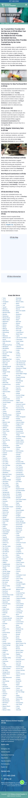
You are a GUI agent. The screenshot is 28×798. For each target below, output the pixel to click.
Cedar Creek (19, 594)
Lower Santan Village (19, 342)
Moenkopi (18, 298)
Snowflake (5, 505)
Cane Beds (19, 612)
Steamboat (5, 481)
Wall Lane (5, 362)
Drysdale (18, 508)
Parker (4, 656)
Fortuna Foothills (20, 463)
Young (4, 303)
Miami (17, 303)
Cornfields (19, 546)
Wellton (5, 357)
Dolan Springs (20, 521)
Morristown (5, 702)
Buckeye (18, 632)
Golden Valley (20, 440)
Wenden (5, 354)
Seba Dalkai (6, 531)
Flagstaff (18, 479)
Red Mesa (5, 593)
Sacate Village (6, 571)
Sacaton (5, 569)
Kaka (17, 573)
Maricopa (18, 321)
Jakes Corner (19, 402)
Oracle (4, 675)
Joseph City (19, 397)
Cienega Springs (20, 566)
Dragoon (18, 514)
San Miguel (6, 549)
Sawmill (5, 537)
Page (4, 663)
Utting (4, 395)
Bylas (17, 625)
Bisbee (18, 647)
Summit (5, 469)
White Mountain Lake (7, 342)
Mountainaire (6, 701)
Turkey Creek (6, 398)
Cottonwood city (20, 537)
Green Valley (19, 429)
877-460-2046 (9, 775)
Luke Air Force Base (21, 337)
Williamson (5, 321)
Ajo (17, 693)
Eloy (17, 483)
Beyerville (18, 681)
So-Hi (4, 503)
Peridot (4, 639)
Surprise (5, 452)
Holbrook (18, 413)
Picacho (5, 634)
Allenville (18, 709)
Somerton (5, 501)
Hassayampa (19, 702)
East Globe (19, 501)
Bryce (17, 614)
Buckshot (18, 630)
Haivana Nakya (20, 422)
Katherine (18, 389)
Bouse (17, 638)
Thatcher (5, 434)
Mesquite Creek (20, 307)
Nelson (4, 692)
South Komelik (6, 497)
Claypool (18, 557)
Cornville (18, 544)
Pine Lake (18, 330)
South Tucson (6, 496)
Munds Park (6, 699)
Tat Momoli (5, 445)
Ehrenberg (19, 496)
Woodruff (18, 497)
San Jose (5, 555)
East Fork (18, 661)
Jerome (18, 398)
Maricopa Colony (7, 474)
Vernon (4, 377)
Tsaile (4, 409)
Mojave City (19, 699)
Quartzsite (5, 602)
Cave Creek (19, 596)
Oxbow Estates (7, 668)
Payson (5, 647)
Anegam (18, 679)
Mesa (17, 312)
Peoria (4, 641)
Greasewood (19, 431)
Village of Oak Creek (6, 372)
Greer (4, 456)
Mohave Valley (6, 709)
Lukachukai (19, 339)
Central (18, 591)
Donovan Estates (20, 517)
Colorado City (19, 553)
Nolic (4, 683)
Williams (5, 323)
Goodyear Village (20, 436)
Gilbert (18, 449)
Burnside (18, 627)
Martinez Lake (6, 422)
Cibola (18, 567)
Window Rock (6, 318)
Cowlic (18, 535)
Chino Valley (19, 578)
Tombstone (5, 425)
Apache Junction (20, 674)
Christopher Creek (21, 575)
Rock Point (5, 578)
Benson (18, 648)
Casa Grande (19, 605)
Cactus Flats (19, 623)
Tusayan (5, 397)
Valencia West (6, 391)
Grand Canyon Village (20, 433)
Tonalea (18, 355)
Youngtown (6, 301)
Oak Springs (6, 681)
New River (5, 686)
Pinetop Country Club (7, 620)
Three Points (6, 431)
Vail (4, 393)
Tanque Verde (6, 447)
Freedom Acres (7, 384)
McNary (18, 318)
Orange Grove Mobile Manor (6, 673)
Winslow (5, 314)
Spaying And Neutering (7, 755)
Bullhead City (19, 629)
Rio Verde (5, 582)
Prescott (5, 605)
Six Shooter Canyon (8, 506)
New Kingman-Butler (6, 689)
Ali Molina (5, 540)
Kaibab (18, 393)
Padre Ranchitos (7, 666)
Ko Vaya (18, 375)
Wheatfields (6, 348)
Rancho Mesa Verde (8, 594)
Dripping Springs (20, 377)
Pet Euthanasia (5, 764)
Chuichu (18, 571)
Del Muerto (19, 528)
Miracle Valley (20, 301)
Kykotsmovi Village (21, 368)
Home (2, 23)
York (4, 305)
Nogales (5, 684)
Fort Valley (19, 465)
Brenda (18, 634)
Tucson (4, 404)
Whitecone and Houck (7, 338)
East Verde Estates (21, 499)
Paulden (5, 648)
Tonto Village (6, 416)
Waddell (5, 370)
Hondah (18, 411)
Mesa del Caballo (20, 310)
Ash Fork (18, 663)
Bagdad (18, 654)
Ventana (5, 380)
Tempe (4, 436)
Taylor (4, 442)
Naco (4, 697)
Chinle (18, 580)
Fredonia (18, 458)
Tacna (4, 449)
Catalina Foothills (20, 598)
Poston (4, 607)
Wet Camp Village (7, 352)
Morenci (5, 704)
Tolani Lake (6, 429)
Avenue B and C (20, 659)
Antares (18, 677)
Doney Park (19, 519)
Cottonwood (19, 539)
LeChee (18, 354)
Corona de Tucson (21, 542)
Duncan (18, 505)
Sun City (5, 467)
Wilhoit (4, 327)
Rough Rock (6, 576)
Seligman (5, 524)
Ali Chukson (19, 686)
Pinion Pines (6, 616)
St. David (5, 490)
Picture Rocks (6, 632)
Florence (18, 478)
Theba (4, 433)
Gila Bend (18, 452)
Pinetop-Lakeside (7, 618)
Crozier (4, 665)
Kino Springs (19, 380)
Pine (4, 625)
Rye (4, 420)
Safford (4, 562)
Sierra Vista (6, 512)
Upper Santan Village (6, 477)
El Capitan (19, 494)
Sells (4, 523)
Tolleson (5, 427)
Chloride (18, 576)
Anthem (18, 675)
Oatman (5, 443)
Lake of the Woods (21, 361)
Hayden (18, 418)
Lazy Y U (18, 357)
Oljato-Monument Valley (7, 678)
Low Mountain (20, 345)
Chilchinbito (19, 582)
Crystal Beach (20, 332)
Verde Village (6, 379)
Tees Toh (5, 438)
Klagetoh (18, 379)
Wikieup (5, 328)
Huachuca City (20, 407)
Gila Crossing (19, 451)
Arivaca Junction (20, 670)
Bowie (17, 636)
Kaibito (18, 391)
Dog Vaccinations (6, 761)
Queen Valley (6, 598)
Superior (5, 454)
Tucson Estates (7, 402)
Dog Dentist (4, 758)
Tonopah (5, 424)
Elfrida (7, 23)
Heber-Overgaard (20, 416)
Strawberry (5, 472)
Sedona (5, 528)
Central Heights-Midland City (20, 588)
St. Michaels (6, 485)
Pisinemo (5, 611)
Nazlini (4, 695)
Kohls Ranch (19, 371)
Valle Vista (5, 388)
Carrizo (4, 350)
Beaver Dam (19, 652)
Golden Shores (20, 442)
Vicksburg (5, 375)
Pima (4, 630)
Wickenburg (6, 332)
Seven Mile (6, 521)
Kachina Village (20, 395)
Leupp (17, 352)
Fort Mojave (19, 697)
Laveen (18, 359)
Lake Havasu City (20, 364)
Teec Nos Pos (6, 440)
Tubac (4, 406)
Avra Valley (19, 656)
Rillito (4, 587)
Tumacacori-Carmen (8, 400)
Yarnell (4, 307)
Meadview (19, 314)
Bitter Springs (19, 645)
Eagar (17, 503)
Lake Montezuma (20, 362)
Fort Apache (19, 472)
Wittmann (5, 309)
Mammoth (18, 328)
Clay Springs (19, 558)
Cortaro (18, 540)
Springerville (6, 492)
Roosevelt (18, 512)
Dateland (18, 531)
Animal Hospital (5, 752)
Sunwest (5, 458)
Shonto (4, 517)
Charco (18, 688)
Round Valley (6, 573)
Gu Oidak (5, 364)
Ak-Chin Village (20, 692)
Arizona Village (20, 666)
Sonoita (5, 499)
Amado (18, 683)
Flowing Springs (20, 476)
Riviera (18, 701)
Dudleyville (19, 506)
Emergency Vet (5, 749)
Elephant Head (20, 488)
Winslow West (6, 312)
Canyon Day (19, 611)
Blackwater (19, 641)
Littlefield (18, 346)
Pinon (4, 614)
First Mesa (19, 481)
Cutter (17, 533)
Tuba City (5, 407)
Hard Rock (19, 420)
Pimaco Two (6, 629)
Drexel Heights (20, 510)
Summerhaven (6, 470)
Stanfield (5, 515)
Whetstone (5, 346)
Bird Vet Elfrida (14, 23)
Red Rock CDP (7, 589)
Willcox (4, 325)
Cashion (18, 602)
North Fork (5, 638)
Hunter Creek (19, 406)
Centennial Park (20, 593)
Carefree (18, 609)
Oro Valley (5, 670)
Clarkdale (18, 560)
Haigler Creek (19, 424)
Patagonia (5, 650)
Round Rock (6, 575)
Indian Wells (6, 609)
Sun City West (6, 465)
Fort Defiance (19, 470)
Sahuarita (5, 560)
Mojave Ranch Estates (6, 707)
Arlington (18, 665)
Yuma (4, 298)
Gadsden (18, 456)
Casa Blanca (19, 607)
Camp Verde (19, 618)
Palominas (5, 661)
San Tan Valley (7, 546)
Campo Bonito (20, 616)
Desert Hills (19, 524)
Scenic (4, 535)
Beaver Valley (19, 650)
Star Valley (5, 483)
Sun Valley (5, 461)
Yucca (4, 300)
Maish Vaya (19, 334)
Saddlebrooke (6, 564)
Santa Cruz (6, 542)
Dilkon (17, 325)
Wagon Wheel (6, 368)
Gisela (17, 305)
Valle (4, 386)
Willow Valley (6, 319)
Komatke (18, 370)
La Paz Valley (19, 366)
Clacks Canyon (20, 562)
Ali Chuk (5, 659)
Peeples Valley (7, 643)
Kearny (18, 384)
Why (4, 334)
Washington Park (7, 359)
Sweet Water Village (21, 373)
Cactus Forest (19, 621)
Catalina (18, 600)
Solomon (5, 693)
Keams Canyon (20, 386)
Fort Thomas (19, 467)
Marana (18, 323)
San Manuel (6, 551)
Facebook (18, 796)
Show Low (5, 514)
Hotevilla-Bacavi (20, 409)
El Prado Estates (20, 490)
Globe (17, 445)
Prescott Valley (6, 603)
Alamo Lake (19, 690)
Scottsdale (5, 533)
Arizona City (19, 668)
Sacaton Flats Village (6, 566)
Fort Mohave (19, 469)
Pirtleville (5, 612)
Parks (4, 652)
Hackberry (19, 425)
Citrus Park (19, 564)
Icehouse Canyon (20, 404)
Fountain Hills (19, 461)
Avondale (18, 657)
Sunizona (5, 460)
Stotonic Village (7, 479)
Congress (18, 551)
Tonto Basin (6, 418)
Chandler (18, 585)
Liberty (18, 706)
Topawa (5, 413)
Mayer (17, 319)
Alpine (17, 684)
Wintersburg (6, 310)
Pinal (4, 627)
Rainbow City (6, 596)
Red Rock (5, 591)
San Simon (5, 548)
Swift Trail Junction (8, 451)
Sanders (5, 544)
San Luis (5, 553)
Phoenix (5, 636)
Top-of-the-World (7, 415)
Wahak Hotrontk (7, 366)
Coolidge (18, 549)
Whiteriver (5, 336)
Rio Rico (5, 584)
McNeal (18, 316)
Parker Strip (6, 654)
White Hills (5, 382)
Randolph (18, 639)
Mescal (18, 309)
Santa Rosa (6, 539)
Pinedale (5, 623)
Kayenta (18, 388)
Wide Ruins (6, 330)
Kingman (18, 382)
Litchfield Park (20, 348)
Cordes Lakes (19, 548)
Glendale (18, 447)
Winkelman (6, 316)
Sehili (4, 526)
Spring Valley (6, 494)
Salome (5, 558)
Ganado (18, 454)
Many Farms (19, 327)
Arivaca (18, 672)
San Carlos (6, 557)
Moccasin (18, 300)
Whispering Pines (7, 345)
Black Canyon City (21, 643)
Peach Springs (6, 645)
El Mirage (18, 492)
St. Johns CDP (6, 487)
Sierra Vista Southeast (6, 509)
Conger (18, 708)
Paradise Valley (7, 657)
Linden (18, 350)
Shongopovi (6, 519)
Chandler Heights (20, 584)
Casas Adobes (20, 603)
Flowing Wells (20, 474)
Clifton (17, 555)
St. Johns (5, 488)
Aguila (17, 695)
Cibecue (18, 569)
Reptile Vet (4, 767)
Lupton (18, 336)
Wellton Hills (6, 355)
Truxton (4, 411)
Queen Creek (6, 600)
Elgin (17, 485)
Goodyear (18, 438)
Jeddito (18, 400)
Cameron (18, 620)
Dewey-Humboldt (20, 523)
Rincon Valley (6, 585)
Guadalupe (19, 427)
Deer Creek (19, 530)
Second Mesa (6, 530)
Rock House (6, 580)
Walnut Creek (6, 361)
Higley (17, 415)
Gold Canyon (19, 443)
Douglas (18, 515)
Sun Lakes (5, 463)
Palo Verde (19, 704)
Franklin (18, 460)
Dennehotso (19, 526)
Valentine (5, 389)
